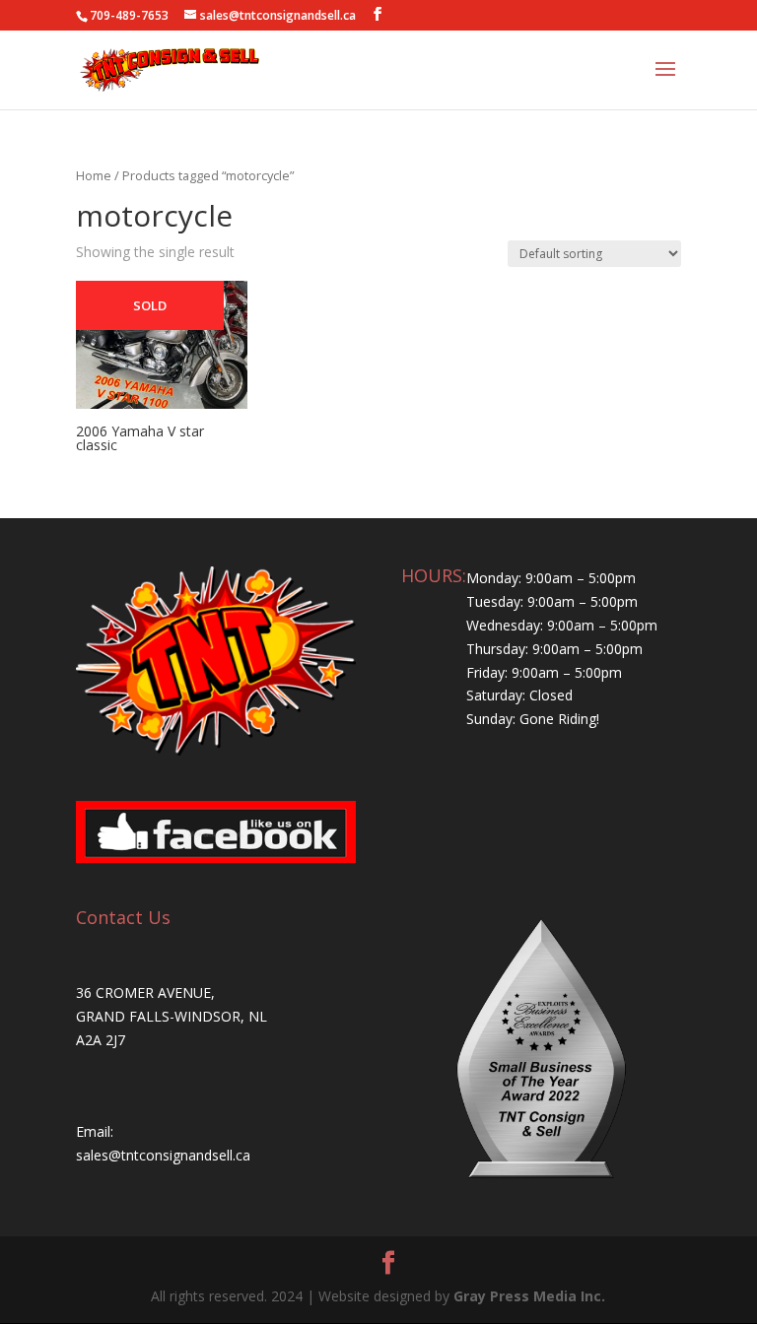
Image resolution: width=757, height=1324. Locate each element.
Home (93, 175)
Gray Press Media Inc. (529, 1296)
